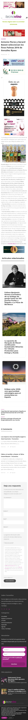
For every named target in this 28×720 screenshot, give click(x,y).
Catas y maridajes (6, 628)
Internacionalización (6, 622)
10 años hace (3, 446)
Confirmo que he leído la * (12, 658)
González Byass (12, 243)
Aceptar (4, 717)
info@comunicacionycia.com (10, 565)
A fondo (3, 620)
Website (5, 527)
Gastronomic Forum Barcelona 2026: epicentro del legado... (16, 679)
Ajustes (10, 717)
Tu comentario (7, 497)
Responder (14, 446)
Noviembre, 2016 (4, 54)
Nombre (5, 511)
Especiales (4, 624)
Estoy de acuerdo (9, 543)
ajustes (13, 715)
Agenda (3, 626)
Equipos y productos (6, 618)
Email (5, 519)
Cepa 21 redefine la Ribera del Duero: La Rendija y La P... (17, 690)
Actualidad (3, 38)
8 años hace (3, 472)
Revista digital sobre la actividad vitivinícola (13, 23)
